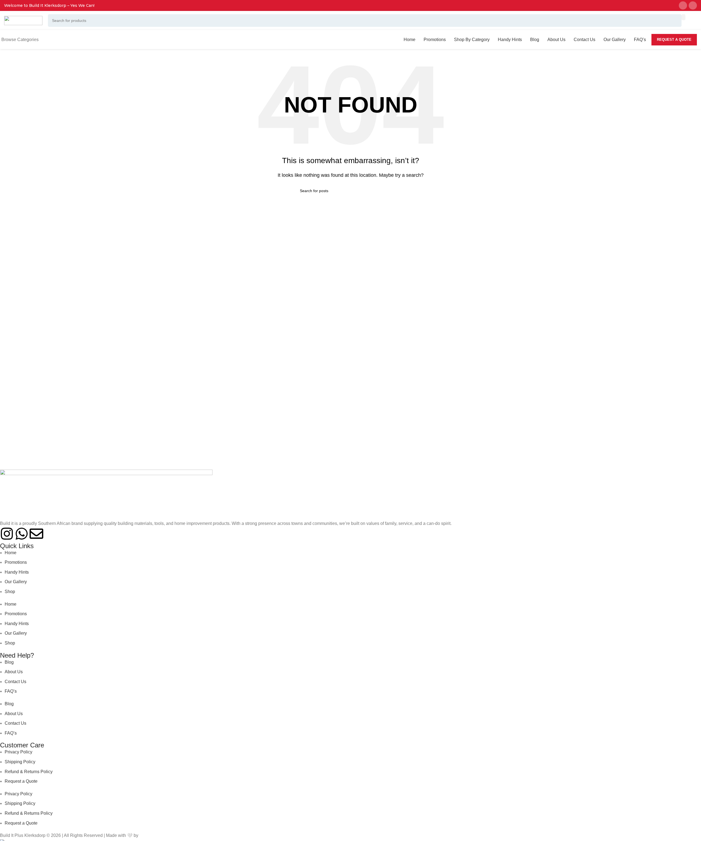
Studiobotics (151, 835)
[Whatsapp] (21, 534)
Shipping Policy (20, 761)
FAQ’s (11, 691)
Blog (9, 662)
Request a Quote (674, 39)
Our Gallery (16, 581)
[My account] (689, 20)
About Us (14, 671)
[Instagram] (7, 534)
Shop (10, 591)
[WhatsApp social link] (693, 5)
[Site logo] (23, 20)
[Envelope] (36, 534)
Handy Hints (17, 572)
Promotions (16, 562)
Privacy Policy (18, 752)
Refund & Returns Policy (29, 771)
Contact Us (15, 681)
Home (10, 552)
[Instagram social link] (683, 5)
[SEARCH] (683, 17)
